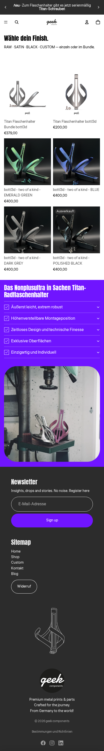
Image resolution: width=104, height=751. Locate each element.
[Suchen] (16, 22)
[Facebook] (43, 743)
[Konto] (86, 22)
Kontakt (17, 568)
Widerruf (24, 586)
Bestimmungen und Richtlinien (52, 732)
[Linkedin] (61, 743)
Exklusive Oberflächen (31, 341)
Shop (15, 557)
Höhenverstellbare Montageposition (43, 318)
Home (15, 551)
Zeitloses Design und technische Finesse (47, 329)
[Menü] (6, 22)
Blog (14, 573)
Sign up (52, 520)
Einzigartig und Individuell (33, 352)
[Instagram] (52, 743)
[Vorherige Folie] (5, 7)
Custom (17, 562)
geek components (57, 721)
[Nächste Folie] (98, 7)
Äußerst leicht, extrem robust (37, 307)
